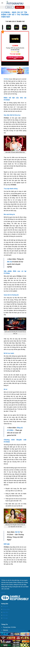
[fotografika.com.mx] (15, 3)
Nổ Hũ (17, 532)
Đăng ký (5, 606)
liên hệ (9, 262)
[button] (2, 3)
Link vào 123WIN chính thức (15, 58)
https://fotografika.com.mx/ (16, 630)
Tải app (5, 618)
